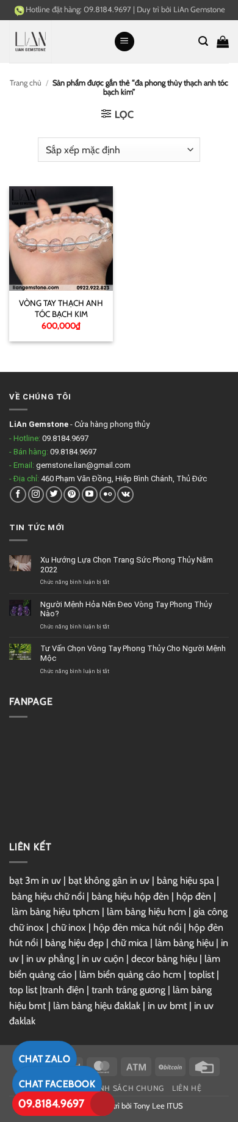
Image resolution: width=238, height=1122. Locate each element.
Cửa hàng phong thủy (112, 424)
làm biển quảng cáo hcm (130, 974)
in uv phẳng (50, 958)
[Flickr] (107, 494)
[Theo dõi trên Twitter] (54, 494)
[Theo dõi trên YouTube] (90, 494)
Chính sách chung (124, 1088)
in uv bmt (167, 1005)
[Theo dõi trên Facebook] (18, 494)
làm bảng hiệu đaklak (96, 1005)
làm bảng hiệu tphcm (55, 911)
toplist (201, 974)
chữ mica (129, 943)
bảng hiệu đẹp (74, 943)
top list (23, 990)
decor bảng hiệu (164, 958)
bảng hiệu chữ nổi (48, 896)
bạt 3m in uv (35, 880)
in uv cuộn (103, 958)
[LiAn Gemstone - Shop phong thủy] (56, 41)
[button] (124, 42)
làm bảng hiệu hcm (146, 911)
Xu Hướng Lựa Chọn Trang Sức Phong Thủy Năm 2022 (126, 564)
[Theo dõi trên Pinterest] (71, 494)
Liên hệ (186, 1088)
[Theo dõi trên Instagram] (36, 494)
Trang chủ (25, 82)
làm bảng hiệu (184, 943)
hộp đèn (193, 896)
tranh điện (63, 990)
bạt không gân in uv (109, 880)
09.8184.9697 (51, 1103)
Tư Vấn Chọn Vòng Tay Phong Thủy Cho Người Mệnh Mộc (133, 653)
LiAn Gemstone (199, 9)
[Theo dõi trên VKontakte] (125, 494)
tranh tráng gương (128, 990)
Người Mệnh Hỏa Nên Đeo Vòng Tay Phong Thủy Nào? (126, 609)
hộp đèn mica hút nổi (137, 927)
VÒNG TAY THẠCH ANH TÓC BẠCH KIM (61, 308)
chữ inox (68, 927)
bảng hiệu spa (185, 880)
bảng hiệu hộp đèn (130, 896)
